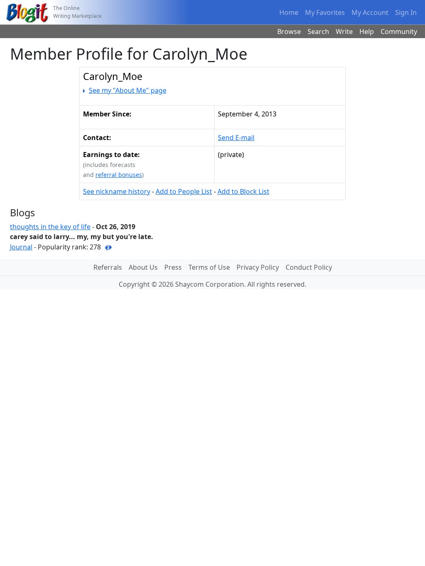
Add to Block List (243, 191)
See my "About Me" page (127, 90)
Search (318, 31)
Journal (21, 247)
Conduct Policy (309, 267)
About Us (143, 267)
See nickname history (116, 191)
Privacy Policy (258, 267)
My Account (370, 12)
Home (288, 12)
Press (173, 267)
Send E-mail (236, 137)
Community (399, 31)
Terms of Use (209, 267)
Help (366, 31)
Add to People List (184, 191)
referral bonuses (118, 175)
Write (344, 31)
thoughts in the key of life (50, 226)
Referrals (107, 267)
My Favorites (325, 12)
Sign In (406, 12)
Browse (289, 31)
